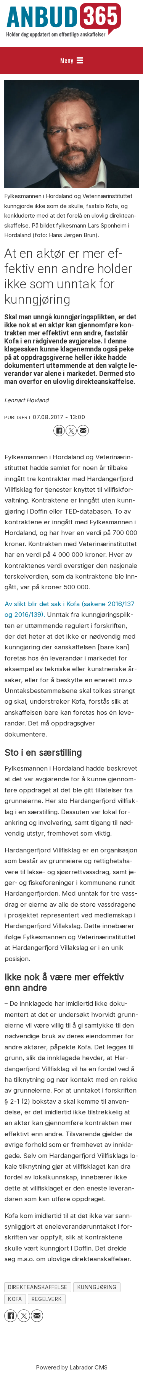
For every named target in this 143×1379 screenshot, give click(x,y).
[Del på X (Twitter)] (71, 430)
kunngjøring (97, 1287)
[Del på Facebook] (58, 430)
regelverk (47, 1299)
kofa (15, 1299)
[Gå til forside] (63, 20)
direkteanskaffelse (37, 1287)
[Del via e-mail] (82, 430)
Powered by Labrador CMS (72, 1367)
